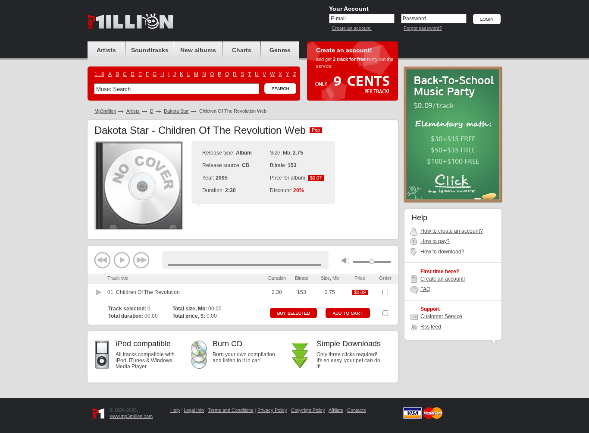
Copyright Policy (308, 410)
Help (175, 410)
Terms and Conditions (231, 410)
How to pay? (435, 241)
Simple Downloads (348, 343)
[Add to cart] (348, 313)
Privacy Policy (272, 410)
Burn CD (227, 343)
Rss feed (430, 327)
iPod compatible (143, 343)
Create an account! (352, 28)
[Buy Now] (293, 313)
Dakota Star (176, 111)
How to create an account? (451, 231)
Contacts (356, 410)
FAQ (425, 289)
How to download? (442, 252)
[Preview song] (99, 292)
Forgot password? (423, 28)
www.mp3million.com (131, 416)
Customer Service (441, 316)
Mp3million (105, 111)
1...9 (99, 74)
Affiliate (336, 410)
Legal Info (194, 410)
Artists (133, 111)
